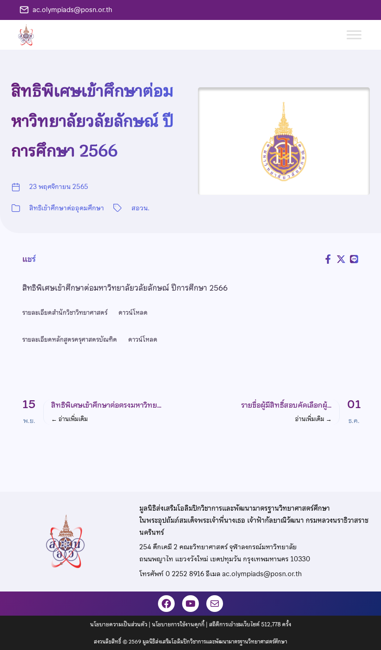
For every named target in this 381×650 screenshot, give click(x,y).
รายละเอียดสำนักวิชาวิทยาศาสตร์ (64, 312)
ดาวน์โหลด (133, 312)
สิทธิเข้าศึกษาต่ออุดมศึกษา (66, 208)
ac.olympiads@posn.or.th (72, 9)
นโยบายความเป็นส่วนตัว (118, 624)
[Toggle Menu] (354, 34)
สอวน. (140, 208)
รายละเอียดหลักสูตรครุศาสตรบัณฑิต (69, 339)
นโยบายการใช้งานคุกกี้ (178, 624)
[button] (103, 412)
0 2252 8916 (184, 573)
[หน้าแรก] (30, 35)
